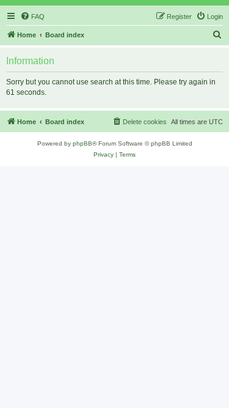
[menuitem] (32, 16)
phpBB (82, 143)
